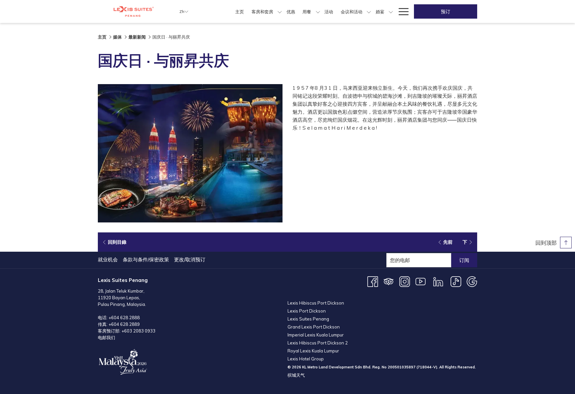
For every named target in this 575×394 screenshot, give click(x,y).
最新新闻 (137, 37)
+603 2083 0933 (138, 330)
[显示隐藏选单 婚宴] (391, 11)
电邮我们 (106, 337)
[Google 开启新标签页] (472, 281)
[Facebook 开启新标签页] (372, 281)
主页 (102, 37)
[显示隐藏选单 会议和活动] (369, 11)
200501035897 (402, 367)
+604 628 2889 (124, 324)
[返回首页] (133, 11)
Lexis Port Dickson (307, 311)
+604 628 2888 (124, 317)
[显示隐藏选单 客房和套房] (280, 11)
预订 (445, 12)
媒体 (117, 37)
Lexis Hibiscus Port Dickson (316, 303)
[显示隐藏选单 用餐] (318, 11)
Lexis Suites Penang (308, 319)
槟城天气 (296, 375)
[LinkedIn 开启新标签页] (438, 281)
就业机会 (108, 259)
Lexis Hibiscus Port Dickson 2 (318, 342)
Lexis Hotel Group (306, 358)
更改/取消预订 (189, 259)
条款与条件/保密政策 (146, 259)
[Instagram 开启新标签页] (404, 281)
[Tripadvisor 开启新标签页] (388, 281)
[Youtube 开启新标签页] (420, 281)
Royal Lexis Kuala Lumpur (313, 350)
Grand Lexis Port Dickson (314, 326)
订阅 (464, 260)
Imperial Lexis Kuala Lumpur (316, 334)
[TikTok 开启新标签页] (456, 281)
